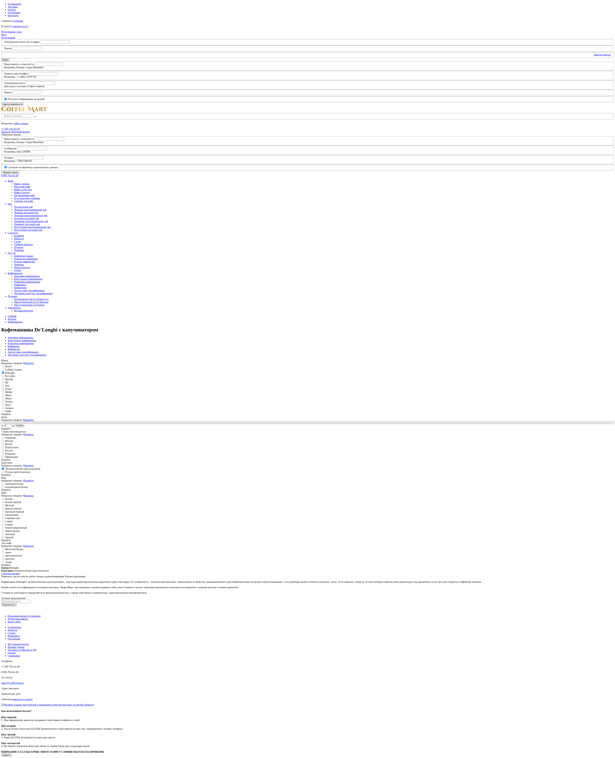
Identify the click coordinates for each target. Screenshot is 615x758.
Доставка (13, 6)
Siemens (9, 408)
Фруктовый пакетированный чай (32, 227)
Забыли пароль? (602, 54)
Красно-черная (12, 508)
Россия (8, 450)
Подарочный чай (23, 207)
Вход (4, 34)
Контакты (13, 15)
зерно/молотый (13, 555)
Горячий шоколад (23, 244)
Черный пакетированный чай (30, 209)
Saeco (7, 405)
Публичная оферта (18, 619)
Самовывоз (14, 655)
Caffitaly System (13, 369)
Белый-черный (12, 502)
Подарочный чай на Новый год (31, 299)
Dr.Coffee (9, 376)
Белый (8, 499)
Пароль (8, 48)
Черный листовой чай (26, 212)
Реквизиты (14, 635)
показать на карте (22, 699)
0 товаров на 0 (19, 26)
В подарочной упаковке (27, 198)
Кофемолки (20, 287)
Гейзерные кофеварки (26, 258)
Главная (12, 316)
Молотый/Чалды (13, 549)
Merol (7, 395)
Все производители (18, 644)
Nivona (8, 401)
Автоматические (13, 483)
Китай (8, 444)
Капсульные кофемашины (28, 279)
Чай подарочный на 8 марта (29, 305)
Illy (6, 382)
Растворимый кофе (24, 195)
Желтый (9, 505)
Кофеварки (20, 284)
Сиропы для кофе (23, 201)
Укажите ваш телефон (16, 73)
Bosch (8, 366)
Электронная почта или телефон (21, 42)
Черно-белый (12, 531)
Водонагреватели (23, 310)
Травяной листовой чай (27, 224)
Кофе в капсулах (23, 189)
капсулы (9, 558)
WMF (7, 411)
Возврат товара (16, 647)
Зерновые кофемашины (27, 276)
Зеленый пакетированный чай (30, 215)
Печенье (18, 247)
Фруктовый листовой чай (28, 230)
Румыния (9, 453)
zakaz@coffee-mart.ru (12, 683)
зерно (7, 552)
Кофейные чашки (23, 256)
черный (8, 537)
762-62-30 (10, 129)
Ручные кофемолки (24, 261)
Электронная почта (14, 83)
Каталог (12, 319)
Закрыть (7, 755)
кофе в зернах (21, 123)
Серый (8, 521)
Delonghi (9, 372)
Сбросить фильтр (10, 573)
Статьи (11, 633)
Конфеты (19, 235)
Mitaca (8, 398)
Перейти (29, 363)
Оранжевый (11, 515)
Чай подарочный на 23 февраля (31, 302)
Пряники (19, 250)
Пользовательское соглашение (24, 616)
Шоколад (19, 238)
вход (11, 31)
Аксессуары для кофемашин (29, 290)
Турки (17, 270)
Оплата (12, 9)
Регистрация (8, 37)
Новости (12, 630)
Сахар (17, 241)
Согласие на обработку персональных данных (32, 167)
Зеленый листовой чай (26, 218)
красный (9, 534)
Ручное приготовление (17, 472)
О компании (14, 4)
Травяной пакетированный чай (31, 221)
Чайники (19, 264)
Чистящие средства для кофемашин (33, 293)
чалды (8, 562)
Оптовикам (14, 12)
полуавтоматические (16, 487)
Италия (8, 441)
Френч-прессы (22, 267)
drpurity (8, 379)
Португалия (11, 447)
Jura (6, 385)
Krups (7, 388)
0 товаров (17, 21)
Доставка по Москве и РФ (22, 650)
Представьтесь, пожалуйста (19, 64)
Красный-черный (14, 511)
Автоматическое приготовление (22, 468)
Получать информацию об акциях (26, 99)
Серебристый (12, 518)
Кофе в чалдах (22, 192)
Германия (10, 437)
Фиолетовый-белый (15, 527)
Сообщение (10, 148)
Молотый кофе (22, 186)
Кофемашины (15, 322)
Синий (8, 524)
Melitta (8, 392)
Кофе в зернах (21, 183)
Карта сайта (14, 621)
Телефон (8, 157)
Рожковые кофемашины (27, 281)
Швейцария (11, 457)
